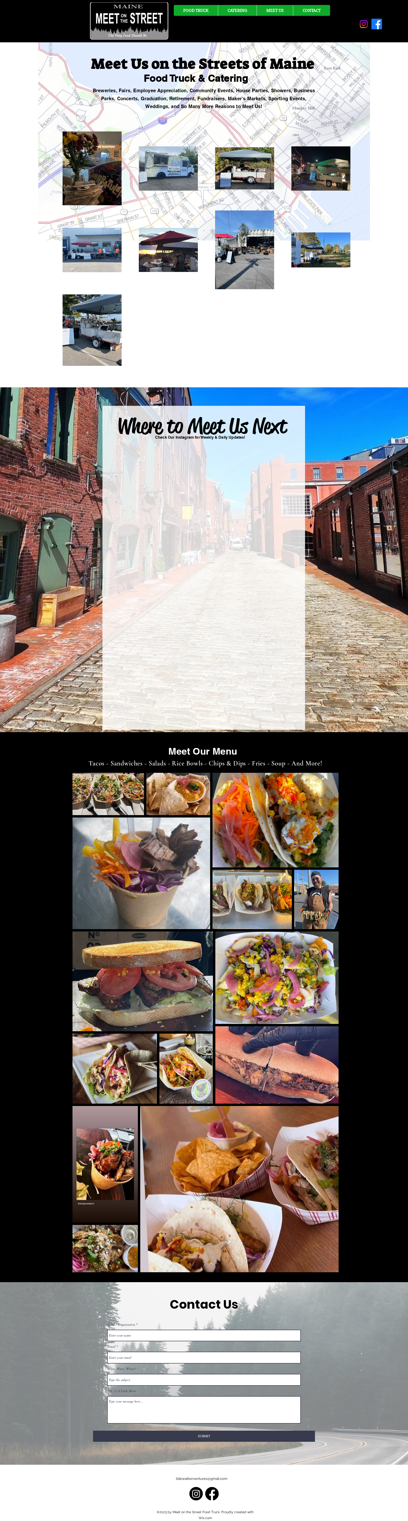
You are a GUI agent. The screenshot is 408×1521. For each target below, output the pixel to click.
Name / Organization (121, 1324)
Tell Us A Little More (121, 1391)
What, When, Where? (121, 1368)
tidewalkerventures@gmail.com (201, 1479)
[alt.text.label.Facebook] (376, 24)
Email (111, 1346)
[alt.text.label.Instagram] (363, 24)
